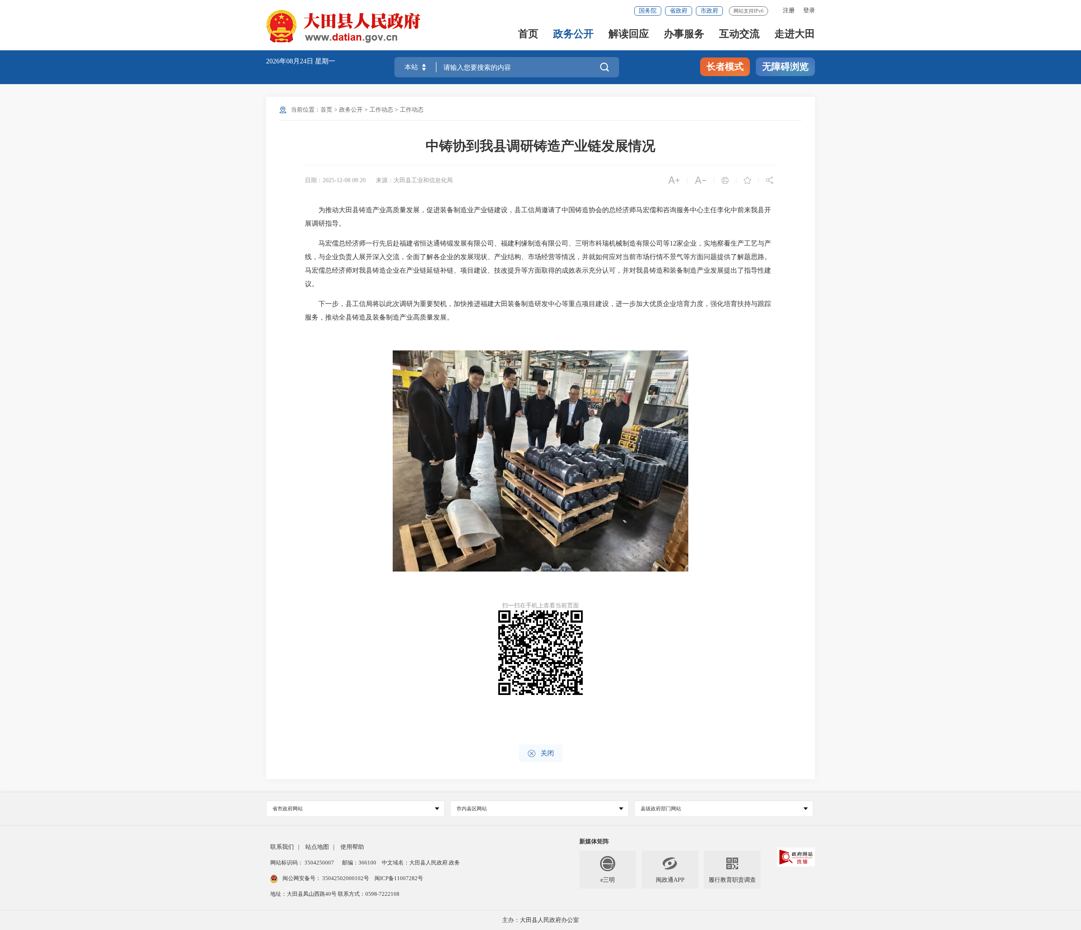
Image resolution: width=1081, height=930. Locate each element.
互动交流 (739, 34)
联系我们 (282, 847)
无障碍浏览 (785, 66)
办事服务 (684, 34)
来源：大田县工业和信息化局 (414, 180)
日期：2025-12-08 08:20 (335, 180)
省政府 (678, 11)
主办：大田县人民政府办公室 (540, 920)
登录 (809, 10)
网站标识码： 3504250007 (302, 862)
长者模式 (725, 66)
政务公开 (573, 34)
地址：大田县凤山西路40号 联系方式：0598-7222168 (334, 894)
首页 (528, 34)
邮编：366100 (359, 862)
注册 (789, 10)
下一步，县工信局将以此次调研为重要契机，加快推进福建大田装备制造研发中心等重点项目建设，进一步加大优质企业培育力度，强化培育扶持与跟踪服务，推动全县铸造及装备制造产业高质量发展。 (538, 310)
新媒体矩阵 (594, 841)
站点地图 (317, 847)
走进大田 (794, 34)
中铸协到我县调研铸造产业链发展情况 (540, 145)
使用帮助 (352, 847)
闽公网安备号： (325, 878)
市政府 (709, 11)
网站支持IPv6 (748, 11)
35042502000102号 (345, 878)
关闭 (540, 753)
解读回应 (628, 34)
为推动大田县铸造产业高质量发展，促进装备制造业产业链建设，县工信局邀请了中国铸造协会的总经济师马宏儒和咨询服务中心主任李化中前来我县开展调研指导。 (538, 216)
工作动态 (381, 110)
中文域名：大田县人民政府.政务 (421, 862)
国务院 (648, 11)
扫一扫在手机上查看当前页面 (540, 605)
